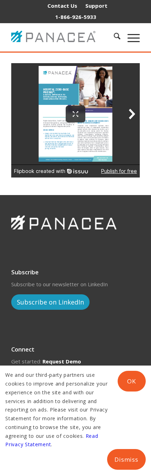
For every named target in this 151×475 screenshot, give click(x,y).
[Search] (113, 37)
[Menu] (130, 37)
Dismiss (126, 459)
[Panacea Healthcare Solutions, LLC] (57, 37)
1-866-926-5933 (75, 16)
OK (131, 381)
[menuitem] (62, 5)
